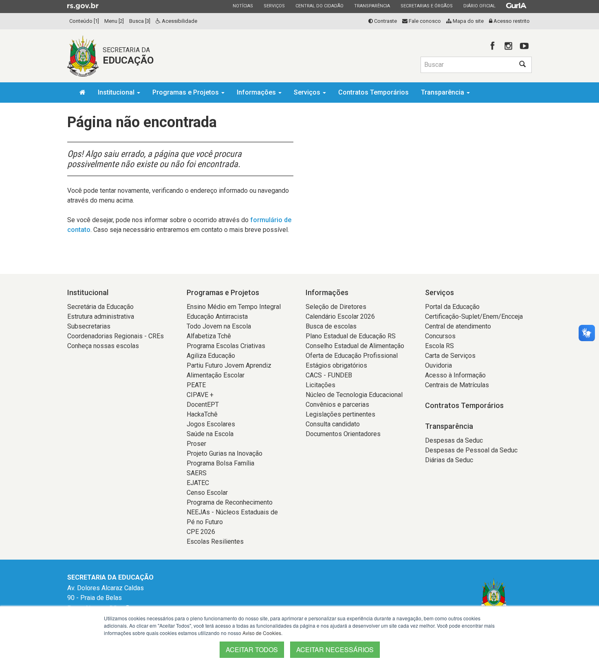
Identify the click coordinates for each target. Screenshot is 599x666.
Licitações (320, 385)
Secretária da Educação (100, 307)
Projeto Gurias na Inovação (224, 453)
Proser (196, 444)
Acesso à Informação (455, 375)
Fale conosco (424, 21)
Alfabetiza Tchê (209, 336)
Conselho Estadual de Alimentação (355, 346)
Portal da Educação (452, 307)
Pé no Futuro (205, 522)
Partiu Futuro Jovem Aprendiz (229, 365)
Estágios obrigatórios (336, 365)
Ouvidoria (438, 365)
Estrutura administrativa (100, 316)
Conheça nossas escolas (103, 346)
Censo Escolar (207, 492)
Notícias (242, 6)
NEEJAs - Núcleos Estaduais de (232, 512)
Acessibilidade (179, 21)
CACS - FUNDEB (329, 375)
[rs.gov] (83, 5)
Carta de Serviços (450, 355)
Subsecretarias (88, 326)
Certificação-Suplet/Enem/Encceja (474, 316)
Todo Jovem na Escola (219, 326)
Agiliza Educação (211, 355)
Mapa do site (467, 21)
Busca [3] (139, 21)
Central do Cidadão (319, 6)
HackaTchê (202, 414)
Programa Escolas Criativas (226, 346)
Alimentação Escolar (215, 375)
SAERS (197, 473)
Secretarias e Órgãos (426, 6)
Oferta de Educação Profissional (352, 355)
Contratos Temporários (373, 92)
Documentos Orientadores (343, 434)
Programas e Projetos (186, 92)
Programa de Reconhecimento (230, 502)
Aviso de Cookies (261, 632)
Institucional (117, 92)
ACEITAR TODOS (252, 649)
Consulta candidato (333, 424)
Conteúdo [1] (84, 21)
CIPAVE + (200, 395)
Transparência (372, 6)
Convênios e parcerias (337, 404)
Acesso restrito (511, 21)
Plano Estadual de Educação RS (351, 336)
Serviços (274, 6)
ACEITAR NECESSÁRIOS (335, 649)
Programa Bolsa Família (220, 463)
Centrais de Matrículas (457, 385)
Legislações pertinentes (340, 414)
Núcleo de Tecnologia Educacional (354, 395)
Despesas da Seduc (454, 440)
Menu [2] (114, 21)
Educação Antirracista (217, 316)
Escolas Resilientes (215, 541)
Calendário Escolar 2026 (340, 316)
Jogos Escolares (211, 424)
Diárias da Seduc (449, 460)
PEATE (196, 385)
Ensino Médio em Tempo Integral (234, 307)
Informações (257, 92)
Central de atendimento (458, 326)
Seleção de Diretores (336, 307)
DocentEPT (203, 404)
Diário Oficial (479, 6)
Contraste (385, 21)
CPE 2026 (201, 532)
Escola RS (439, 346)
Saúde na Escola (210, 434)
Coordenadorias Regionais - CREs (115, 336)
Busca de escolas (331, 326)
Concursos (440, 336)
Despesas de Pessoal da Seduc (471, 450)
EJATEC (198, 483)
